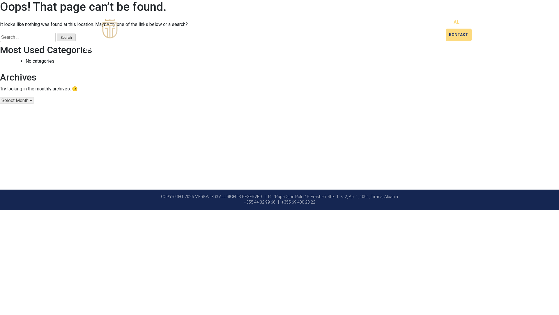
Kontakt (458, 34)
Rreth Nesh (393, 34)
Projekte (427, 34)
